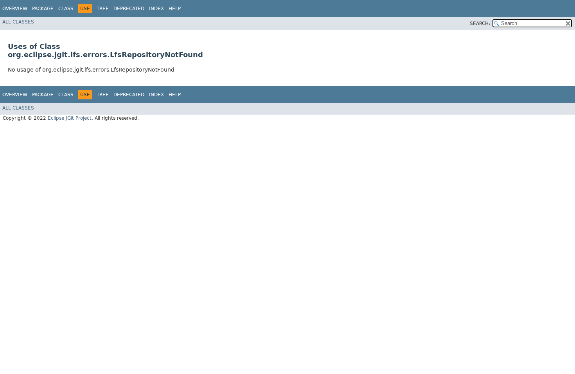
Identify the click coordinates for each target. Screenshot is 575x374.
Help (175, 8)
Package (43, 8)
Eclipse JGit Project (70, 118)
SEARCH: (480, 23)
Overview (14, 8)
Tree (103, 8)
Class (66, 8)
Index (156, 8)
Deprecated (128, 8)
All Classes (18, 22)
